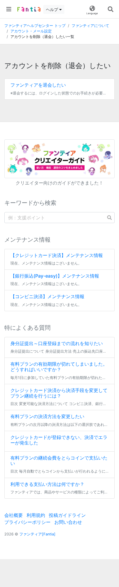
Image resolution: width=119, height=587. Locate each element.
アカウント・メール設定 (31, 31)
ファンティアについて (90, 25)
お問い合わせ (68, 522)
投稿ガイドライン (67, 515)
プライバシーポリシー (27, 522)
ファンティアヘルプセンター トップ (35, 25)
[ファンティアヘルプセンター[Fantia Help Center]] (28, 9)
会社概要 (13, 515)
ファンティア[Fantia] (37, 534)
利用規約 (36, 515)
